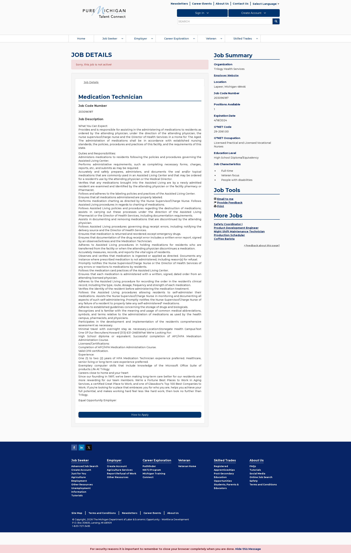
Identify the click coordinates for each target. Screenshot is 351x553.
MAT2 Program (152, 470)
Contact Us (240, 3)
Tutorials (77, 495)
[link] (104, 11)
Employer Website (226, 75)
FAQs (253, 466)
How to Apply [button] (140, 414)
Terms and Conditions (263, 484)
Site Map (76, 513)
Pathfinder (149, 466)
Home (81, 38)
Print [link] (220, 206)
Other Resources (82, 484)
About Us (222, 3)
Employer (140, 38)
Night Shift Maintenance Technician (239, 231)
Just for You (78, 473)
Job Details (91, 82)
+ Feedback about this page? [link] (262, 245)
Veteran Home (187, 466)
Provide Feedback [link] (229, 202)
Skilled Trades (242, 38)
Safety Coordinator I (228, 224)
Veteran (211, 38)
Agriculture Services (120, 470)
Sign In (200, 13)
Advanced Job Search (84, 466)
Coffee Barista (224, 238)
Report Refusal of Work (121, 473)
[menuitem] (81, 38)
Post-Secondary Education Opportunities (224, 477)
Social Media (257, 473)
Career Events (202, 3)
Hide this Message (248, 549)
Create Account (251, 13)
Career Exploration (176, 38)
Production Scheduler (229, 235)
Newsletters (179, 3)
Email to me (225, 199)
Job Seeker (109, 38)
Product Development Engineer (236, 228)
